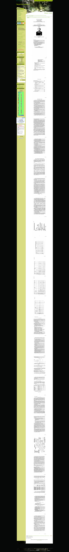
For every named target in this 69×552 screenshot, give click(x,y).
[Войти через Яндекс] (22, 23)
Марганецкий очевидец (20, 86)
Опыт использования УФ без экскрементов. (20, 38)
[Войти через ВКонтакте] (19, 23)
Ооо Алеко (21, 136)
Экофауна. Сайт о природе (21, 85)
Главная (47, 0)
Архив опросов (22, 62)
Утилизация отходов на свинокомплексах (20, 33)
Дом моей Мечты (19, 48)
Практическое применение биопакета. (21, 39)
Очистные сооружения (20, 40)
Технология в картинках (20, 37)
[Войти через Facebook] (20, 23)
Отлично (22, 58)
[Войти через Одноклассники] (24, 23)
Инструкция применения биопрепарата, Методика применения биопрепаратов (21, 27)
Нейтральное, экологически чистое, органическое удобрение (21, 36)
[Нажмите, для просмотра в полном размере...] (39, 77)
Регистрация (49, 0)
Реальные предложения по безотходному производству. (20, 45)
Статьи (29, 15)
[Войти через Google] (23, 23)
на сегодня (19, 122)
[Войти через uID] (17, 23)
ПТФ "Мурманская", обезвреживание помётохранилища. (21, 43)
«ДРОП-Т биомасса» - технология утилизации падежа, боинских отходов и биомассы (21, 47)
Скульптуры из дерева (20, 87)
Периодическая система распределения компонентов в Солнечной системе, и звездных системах (21, 50)
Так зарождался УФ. (20, 41)
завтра (21, 122)
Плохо (21, 60)
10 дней (23, 122)
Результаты (19, 62)
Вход (51, 0)
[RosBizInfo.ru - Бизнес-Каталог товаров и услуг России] (21, 137)
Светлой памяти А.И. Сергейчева (21, 25)
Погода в (21, 119)
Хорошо (22, 59)
